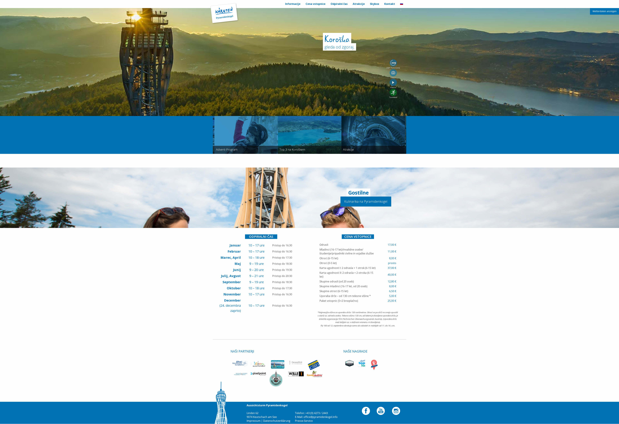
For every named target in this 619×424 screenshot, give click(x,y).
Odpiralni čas (339, 4)
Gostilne (358, 192)
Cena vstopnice (315, 4)
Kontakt (389, 4)
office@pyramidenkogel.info (321, 417)
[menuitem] (293, 4)
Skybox (374, 4)
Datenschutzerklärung (276, 421)
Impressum (253, 421)
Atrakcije (359, 4)
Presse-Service (304, 421)
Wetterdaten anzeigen (605, 11)
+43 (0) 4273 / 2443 (316, 413)
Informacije (292, 4)
